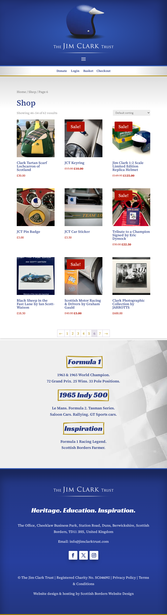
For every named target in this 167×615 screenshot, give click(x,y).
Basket (88, 71)
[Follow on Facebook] (73, 555)
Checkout (103, 71)
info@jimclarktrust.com (89, 541)
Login (75, 71)
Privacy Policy (124, 577)
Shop (32, 92)
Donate (62, 71)
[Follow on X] (83, 555)
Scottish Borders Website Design (107, 593)
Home (21, 92)
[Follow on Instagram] (94, 555)
